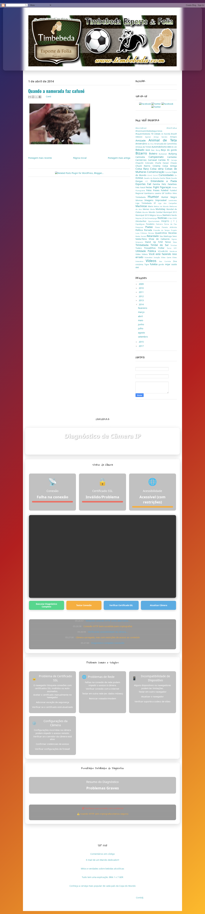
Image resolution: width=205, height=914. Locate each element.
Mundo (145, 212)
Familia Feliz (160, 184)
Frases (157, 190)
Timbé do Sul (160, 245)
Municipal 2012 (170, 212)
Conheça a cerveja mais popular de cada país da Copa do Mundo (102, 885)
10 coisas (156, 133)
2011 (141, 292)
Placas (158, 227)
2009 (141, 284)
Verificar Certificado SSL (121, 605)
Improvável (162, 200)
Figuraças (166, 187)
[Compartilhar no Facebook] (39, 96)
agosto (141, 332)
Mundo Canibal (156, 212)
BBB (169, 147)
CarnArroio (142, 160)
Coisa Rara (143, 168)
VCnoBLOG (164, 251)
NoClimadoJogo (151, 218)
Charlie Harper (163, 163)
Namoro (167, 215)
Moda (153, 209)
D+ (176, 175)
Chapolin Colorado (145, 163)
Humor (154, 196)
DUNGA (140, 178)
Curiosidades (167, 175)
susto (174, 264)
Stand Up (151, 242)
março (141, 312)
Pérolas (151, 233)
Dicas (168, 178)
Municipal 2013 (142, 215)
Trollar (162, 248)
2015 (141, 341)
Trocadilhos (151, 248)
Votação (157, 257)
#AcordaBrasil (151, 128)
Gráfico (169, 193)
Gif (163, 193)
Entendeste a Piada (164, 181)
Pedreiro (160, 224)
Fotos (149, 190)
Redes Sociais (141, 236)
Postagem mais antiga (119, 157)
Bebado (141, 149)
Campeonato (158, 157)
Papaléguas (141, 224)
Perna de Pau (170, 224)
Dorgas (141, 181)
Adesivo (140, 137)
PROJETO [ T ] (169, 221)
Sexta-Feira (142, 239)
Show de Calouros (160, 239)
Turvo (170, 248)
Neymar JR (140, 218)
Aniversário (142, 143)
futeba (154, 264)
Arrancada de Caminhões (165, 143)
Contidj (139, 897)
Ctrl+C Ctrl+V (153, 175)
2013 (141, 300)
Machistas (142, 206)
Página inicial (80, 157)
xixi (137, 267)
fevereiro (143, 308)
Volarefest (149, 257)
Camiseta (142, 157)
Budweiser (164, 154)
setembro (143, 336)
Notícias (163, 218)
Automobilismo (159, 146)
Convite (168, 172)
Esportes (141, 184)
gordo (161, 264)
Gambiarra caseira (153, 193)
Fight (156, 187)
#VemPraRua (172, 128)
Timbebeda (143, 245)
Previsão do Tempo (162, 230)
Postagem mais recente (40, 157)
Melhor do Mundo (161, 206)
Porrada (148, 230)
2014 (141, 304)
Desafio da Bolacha (152, 178)
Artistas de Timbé (144, 147)
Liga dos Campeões (167, 203)
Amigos (173, 137)
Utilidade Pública (147, 251)
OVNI (174, 218)
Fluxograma (141, 190)
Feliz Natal (141, 187)
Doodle (174, 178)
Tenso (169, 242)
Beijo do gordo (169, 149)
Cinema (158, 165)
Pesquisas (140, 227)
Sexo (174, 236)
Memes (146, 209)
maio (141, 320)
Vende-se (173, 251)
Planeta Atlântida (169, 227)
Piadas (150, 227)
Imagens (150, 200)
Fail (150, 184)
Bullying (173, 153)
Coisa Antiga (170, 165)
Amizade (142, 140)
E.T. (148, 181)
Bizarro (142, 153)
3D (162, 134)
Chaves (173, 163)
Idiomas (140, 200)
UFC (175, 248)
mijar (168, 264)
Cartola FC (164, 160)
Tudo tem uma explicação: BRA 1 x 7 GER (102, 877)
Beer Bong (156, 150)
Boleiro (154, 153)
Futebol (165, 190)
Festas (149, 187)
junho (141, 324)
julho (141, 328)
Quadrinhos (161, 233)
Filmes (174, 187)
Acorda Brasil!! (170, 134)
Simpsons (140, 242)
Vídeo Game (166, 257)
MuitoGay (161, 209)
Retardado (153, 236)
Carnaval (153, 160)
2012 (141, 296)
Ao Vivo (151, 144)
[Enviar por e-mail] (29, 96)
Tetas (175, 242)
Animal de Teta (163, 140)
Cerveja (174, 160)
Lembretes (173, 200)
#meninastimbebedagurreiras (149, 131)
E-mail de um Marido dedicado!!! (102, 859)
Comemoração (156, 172)
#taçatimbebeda (143, 134)
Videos (145, 254)
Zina (175, 261)
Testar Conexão (84, 605)
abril (140, 316)
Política (140, 230)
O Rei (169, 218)
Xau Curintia (166, 261)
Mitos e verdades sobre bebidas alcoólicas (102, 868)
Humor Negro (169, 197)
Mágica (152, 215)
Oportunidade (154, 221)
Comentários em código (102, 853)
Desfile (163, 178)
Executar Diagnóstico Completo (46, 605)
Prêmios (144, 233)
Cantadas (172, 157)
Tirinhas (173, 245)
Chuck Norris (144, 165)
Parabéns (151, 224)
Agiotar (149, 137)
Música (160, 215)
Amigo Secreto (162, 137)
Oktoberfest (142, 221)
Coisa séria (157, 168)
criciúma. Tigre (143, 264)
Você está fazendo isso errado (156, 255)
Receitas (172, 233)
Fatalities (172, 184)
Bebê (148, 150)
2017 (141, 346)
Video (139, 254)
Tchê (161, 242)
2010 (141, 288)
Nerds (174, 215)
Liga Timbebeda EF (147, 203)
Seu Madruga (166, 236)
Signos (174, 239)
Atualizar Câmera (158, 605)
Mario (151, 206)
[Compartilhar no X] (36, 96)
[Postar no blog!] (33, 96)
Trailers (140, 248)
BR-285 (174, 147)
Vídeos (152, 260)
